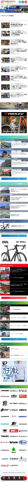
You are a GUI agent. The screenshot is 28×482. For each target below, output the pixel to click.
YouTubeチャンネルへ (14, 297)
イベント (19, 479)
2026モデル (4, 232)
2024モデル (23, 232)
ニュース (4, 479)
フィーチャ (9, 479)
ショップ (14, 479)
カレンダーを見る (14, 339)
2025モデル (14, 232)
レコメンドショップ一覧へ (14, 178)
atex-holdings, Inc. (12, 472)
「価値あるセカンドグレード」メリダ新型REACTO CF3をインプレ (19, 226)
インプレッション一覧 (14, 235)
